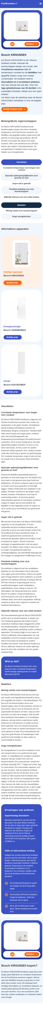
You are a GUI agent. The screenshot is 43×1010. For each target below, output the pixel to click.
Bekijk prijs (12, 283)
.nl (9, 3)
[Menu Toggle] (40, 3)
